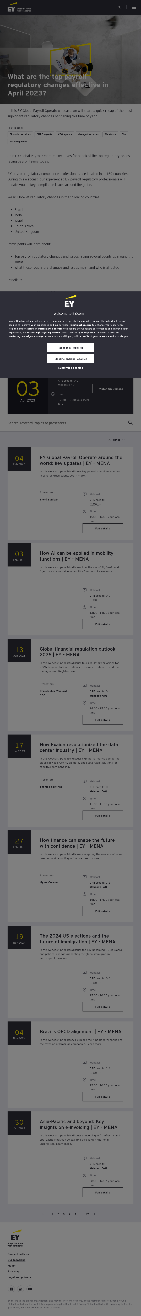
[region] (70, 334)
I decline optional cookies (70, 359)
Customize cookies (70, 367)
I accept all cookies (70, 347)
